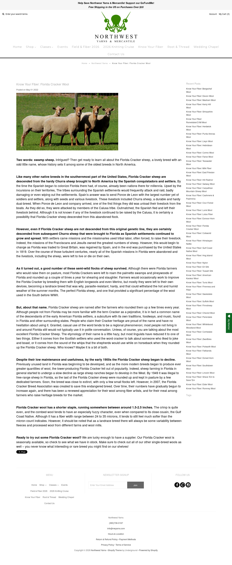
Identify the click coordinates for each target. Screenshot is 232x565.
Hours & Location (116, 533)
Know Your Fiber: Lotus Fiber (199, 214)
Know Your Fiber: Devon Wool (200, 95)
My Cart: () (224, 13)
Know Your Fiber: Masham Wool (201, 100)
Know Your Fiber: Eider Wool (199, 384)
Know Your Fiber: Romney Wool (201, 388)
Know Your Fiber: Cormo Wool (200, 152)
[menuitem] (17, 46)
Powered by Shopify (148, 550)
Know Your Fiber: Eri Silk (197, 266)
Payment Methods (127, 539)
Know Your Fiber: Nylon (197, 262)
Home (84, 63)
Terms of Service (123, 544)
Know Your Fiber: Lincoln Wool (200, 372)
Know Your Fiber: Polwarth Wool (201, 346)
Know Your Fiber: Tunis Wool (199, 282)
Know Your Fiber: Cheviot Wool (200, 312)
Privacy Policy (107, 544)
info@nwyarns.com (116, 528)
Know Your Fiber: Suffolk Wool (200, 301)
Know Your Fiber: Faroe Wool (199, 156)
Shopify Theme (115, 550)
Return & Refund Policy (107, 539)
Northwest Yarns (100, 63)
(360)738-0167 (116, 522)
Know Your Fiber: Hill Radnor (199, 179)
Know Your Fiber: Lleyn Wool (199, 141)
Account (213, 13)
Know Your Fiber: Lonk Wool (199, 210)
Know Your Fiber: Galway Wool (200, 183)
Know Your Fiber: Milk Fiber (198, 168)
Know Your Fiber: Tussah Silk (199, 270)
